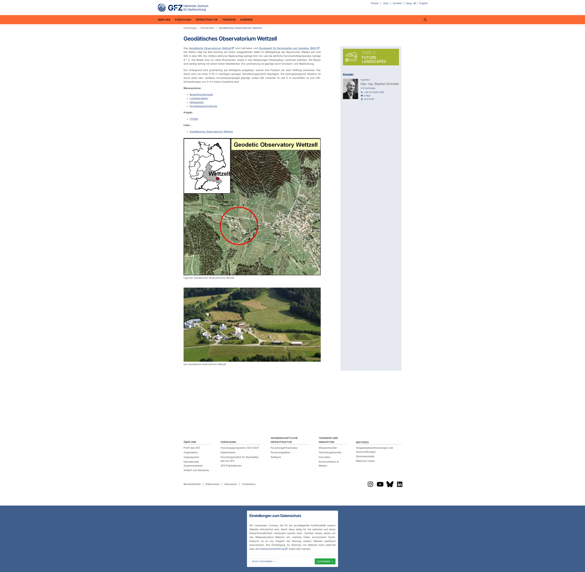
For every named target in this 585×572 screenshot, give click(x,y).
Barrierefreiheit (192, 484)
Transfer (229, 19)
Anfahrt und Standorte (196, 470)
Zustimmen (323, 561)
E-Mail (367, 95)
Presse (374, 3)
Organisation (191, 452)
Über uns (164, 19)
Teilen (408, 3)
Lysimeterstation (199, 98)
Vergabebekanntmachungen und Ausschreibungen (374, 449)
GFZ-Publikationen (231, 465)
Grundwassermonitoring (203, 106)
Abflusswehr (197, 102)
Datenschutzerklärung (272, 548)
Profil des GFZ (192, 447)
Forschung (183, 19)
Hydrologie (190, 27)
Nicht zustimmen (262, 561)
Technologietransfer (330, 452)
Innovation (325, 457)
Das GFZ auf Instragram (370, 484)
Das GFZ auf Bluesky (390, 484)
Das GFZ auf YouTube (380, 484)
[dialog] (292, 538)
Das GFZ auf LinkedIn (399, 484)
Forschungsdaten (280, 452)
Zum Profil (369, 99)
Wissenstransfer (328, 447)
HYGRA (194, 118)
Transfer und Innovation (328, 440)
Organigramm (191, 457)
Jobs (385, 3)
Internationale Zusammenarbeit (193, 463)
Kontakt (397, 3)
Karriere (246, 19)
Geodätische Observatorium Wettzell (210, 48)
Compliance (248, 484)
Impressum (230, 484)
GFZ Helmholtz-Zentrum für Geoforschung (183, 8)
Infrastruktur (207, 19)
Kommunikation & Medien (329, 463)
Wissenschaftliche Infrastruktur (284, 440)
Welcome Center (365, 460)
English (423, 3)
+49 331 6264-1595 (374, 92)
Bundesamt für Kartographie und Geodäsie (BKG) (288, 48)
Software (276, 457)
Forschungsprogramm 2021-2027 (240, 447)
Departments (228, 452)
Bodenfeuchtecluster (201, 94)
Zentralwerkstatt (365, 456)
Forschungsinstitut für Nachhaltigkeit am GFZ (240, 459)
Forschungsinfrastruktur (284, 447)
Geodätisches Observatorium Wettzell (240, 27)
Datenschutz (212, 484)
